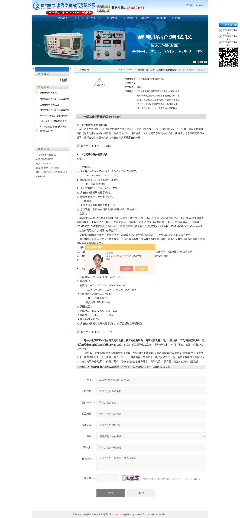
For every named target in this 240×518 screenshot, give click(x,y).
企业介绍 (79, 18)
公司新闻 (112, 18)
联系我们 (177, 18)
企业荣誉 (128, 18)
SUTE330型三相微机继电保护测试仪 (52, 111)
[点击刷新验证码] (131, 478)
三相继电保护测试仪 (49, 105)
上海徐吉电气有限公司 (89, 8)
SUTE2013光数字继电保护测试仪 (51, 116)
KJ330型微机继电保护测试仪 (53, 126)
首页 (120, 70)
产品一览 (95, 18)
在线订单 (161, 18)
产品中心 (131, 70)
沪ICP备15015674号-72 (157, 514)
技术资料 (145, 18)
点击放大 (101, 85)
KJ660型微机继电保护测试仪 (53, 121)
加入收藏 (200, 5)
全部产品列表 (46, 130)
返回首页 (190, 5)
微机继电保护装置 (48, 92)
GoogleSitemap (128, 514)
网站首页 (63, 18)
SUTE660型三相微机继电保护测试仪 (52, 100)
